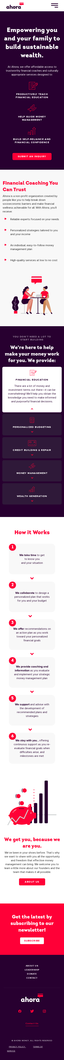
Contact (32, 978)
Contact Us (32, 1023)
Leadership (32, 970)
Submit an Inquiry (32, 156)
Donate (32, 974)
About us (32, 881)
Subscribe (32, 940)
